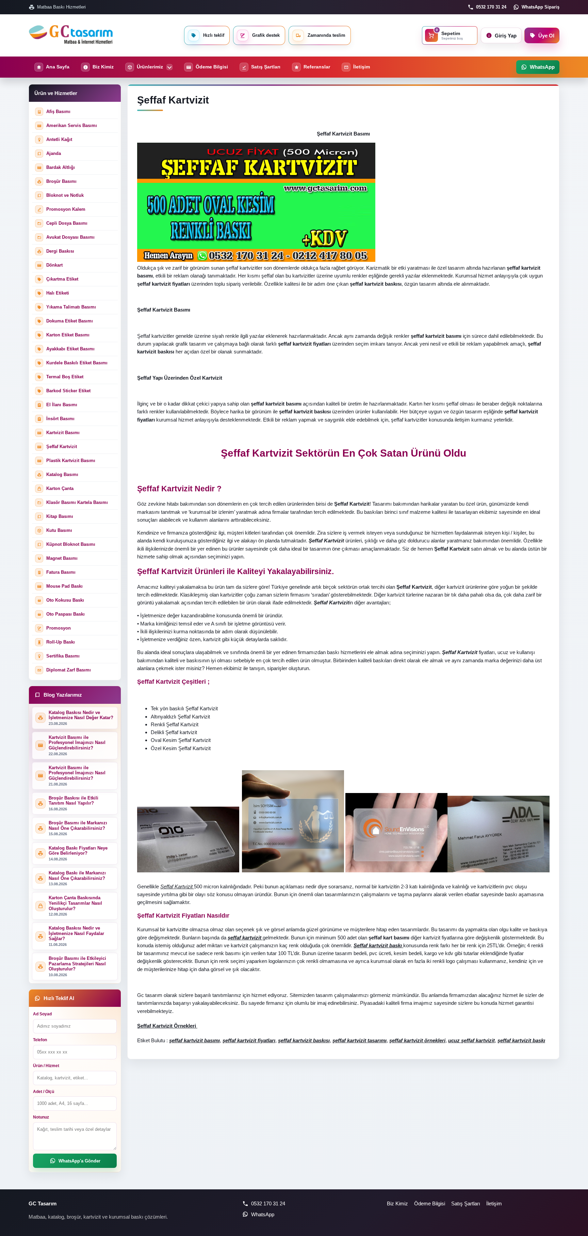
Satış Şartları (465, 1203)
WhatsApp (262, 1214)
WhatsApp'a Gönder (79, 1160)
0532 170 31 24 (491, 7)
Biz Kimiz (397, 1203)
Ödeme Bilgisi (429, 1203)
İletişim (494, 1203)
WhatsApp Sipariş (540, 7)
